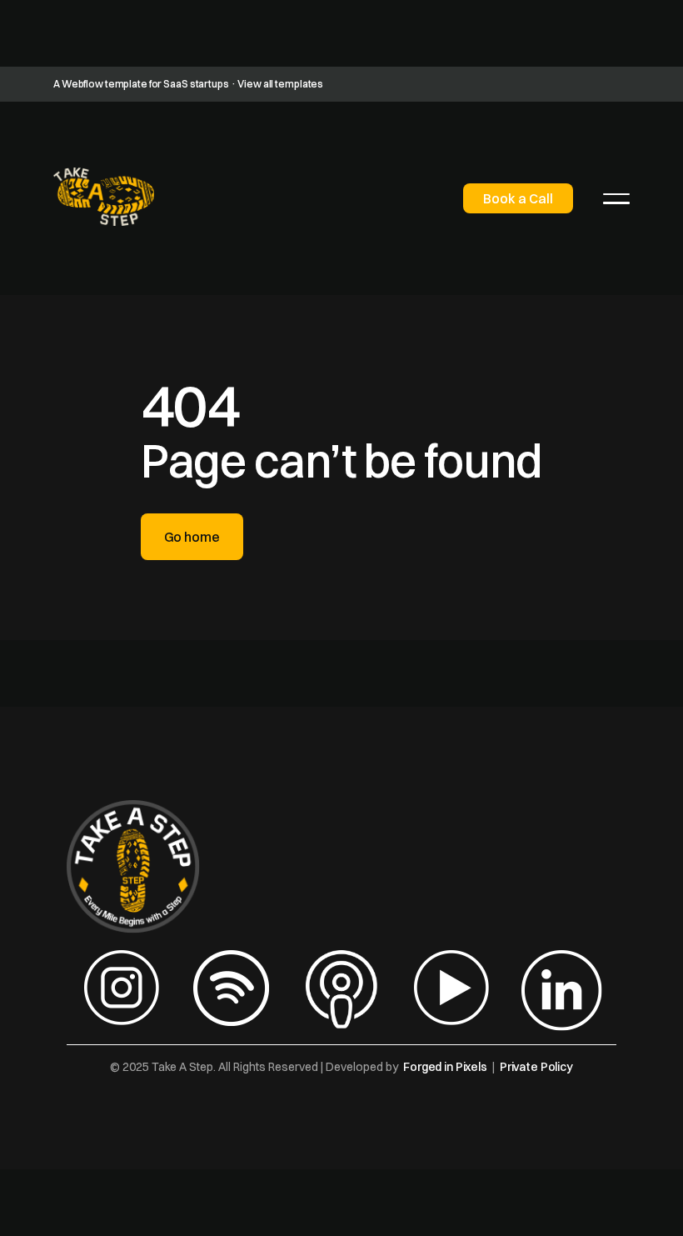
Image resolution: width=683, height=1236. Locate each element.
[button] (616, 198)
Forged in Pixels (445, 1066)
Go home (192, 536)
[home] (103, 197)
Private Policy (536, 1066)
